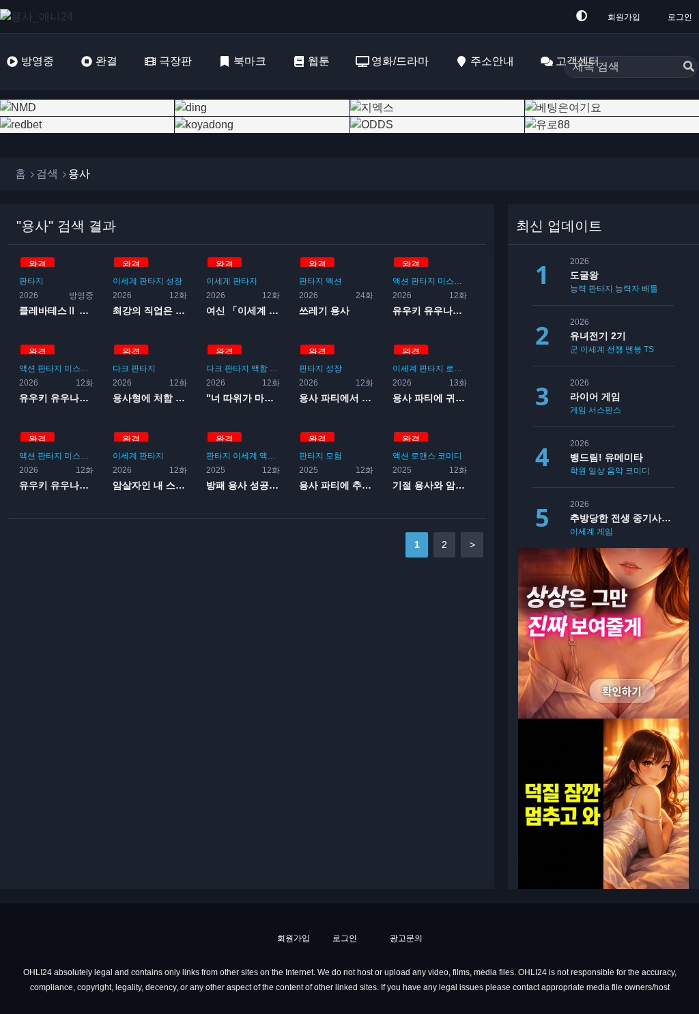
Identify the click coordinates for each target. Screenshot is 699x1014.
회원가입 (624, 17)
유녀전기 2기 (598, 335)
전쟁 (615, 349)
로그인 (680, 17)
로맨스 (458, 368)
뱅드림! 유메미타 (606, 457)
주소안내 (492, 61)
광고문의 (405, 938)
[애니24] (54, 16)
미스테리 (454, 281)
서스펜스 (604, 410)
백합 (259, 368)
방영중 (37, 61)
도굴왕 (584, 275)
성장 (174, 281)
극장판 (175, 61)
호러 (278, 368)
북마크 (249, 61)
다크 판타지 (134, 368)
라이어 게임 (595, 396)
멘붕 (633, 349)
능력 (578, 288)
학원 (578, 471)
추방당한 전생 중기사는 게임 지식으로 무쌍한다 (622, 517)
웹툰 (319, 61)
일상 (596, 471)
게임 (578, 410)
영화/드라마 (400, 61)
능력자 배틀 (636, 288)
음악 (615, 471)
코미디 (450, 456)
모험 (334, 456)
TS (649, 349)
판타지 (31, 281)
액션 (334, 281)
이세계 (125, 281)
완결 (106, 61)
